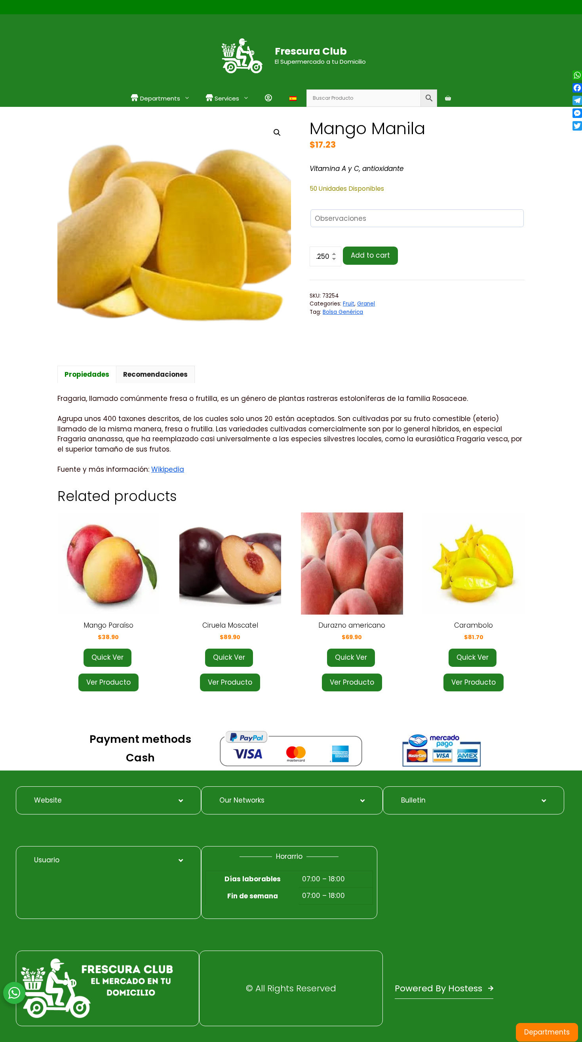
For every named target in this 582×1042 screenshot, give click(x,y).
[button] (277, 132)
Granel (366, 303)
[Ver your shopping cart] (448, 98)
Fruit (348, 303)
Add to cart (370, 255)
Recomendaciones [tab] (155, 374)
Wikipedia (167, 469)
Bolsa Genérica (343, 312)
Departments (547, 1032)
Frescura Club (311, 51)
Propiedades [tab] (87, 374)
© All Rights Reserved (291, 988)
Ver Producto (108, 682)
